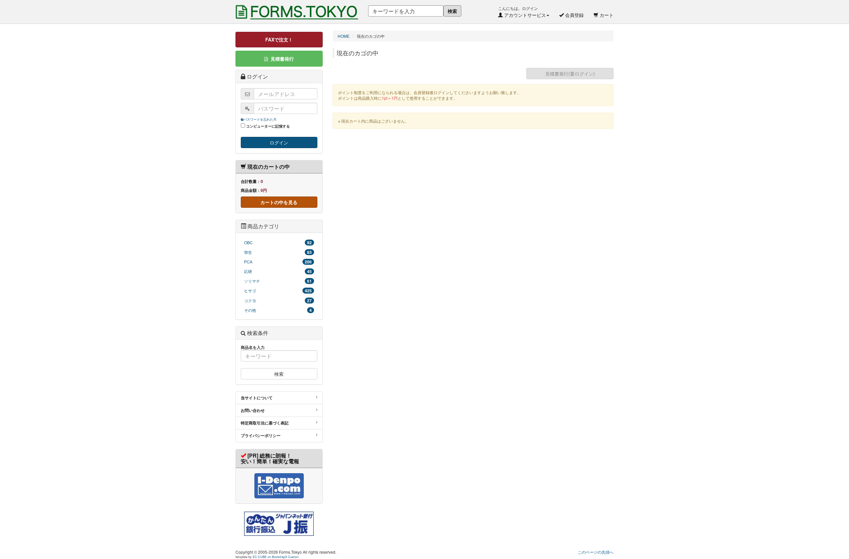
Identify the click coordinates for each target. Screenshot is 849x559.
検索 (452, 11)
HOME (344, 36)
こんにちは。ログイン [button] (522, 11)
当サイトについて (257, 398)
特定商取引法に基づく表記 (265, 423)
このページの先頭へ (596, 552)
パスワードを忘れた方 (260, 119)
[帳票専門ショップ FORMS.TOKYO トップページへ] (296, 5)
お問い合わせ (253, 410)
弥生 (278, 252)
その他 (278, 310)
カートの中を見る (278, 202)
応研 (278, 271)
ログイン (279, 142)
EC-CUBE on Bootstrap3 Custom (276, 557)
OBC (278, 243)
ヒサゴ (278, 291)
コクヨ (278, 301)
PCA (278, 262)
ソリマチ (278, 281)
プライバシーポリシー (261, 435)
